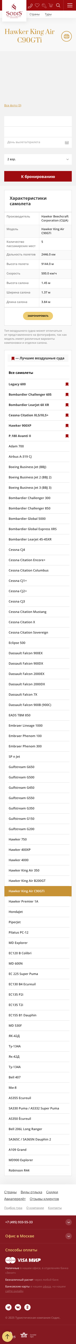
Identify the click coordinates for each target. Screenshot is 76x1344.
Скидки (52, 1192)
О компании (35, 1208)
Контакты (55, 1208)
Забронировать (38, 316)
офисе (47, 1286)
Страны (10, 1192)
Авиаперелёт (15, 1198)
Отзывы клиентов (44, 1198)
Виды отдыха (31, 1192)
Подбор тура (13, 1208)
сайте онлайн (14, 1291)
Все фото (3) (12, 105)
